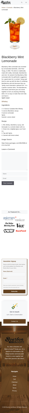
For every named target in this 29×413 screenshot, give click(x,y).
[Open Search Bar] (22, 2)
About (14, 385)
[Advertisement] (14, 198)
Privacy (14, 391)
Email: (5, 278)
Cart (14, 379)
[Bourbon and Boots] (6, 2)
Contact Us (14, 321)
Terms (14, 388)
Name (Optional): (8, 271)
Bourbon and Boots (11, 407)
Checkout (14, 382)
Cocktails (9, 7)
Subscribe (14, 291)
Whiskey (5, 101)
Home (3, 7)
